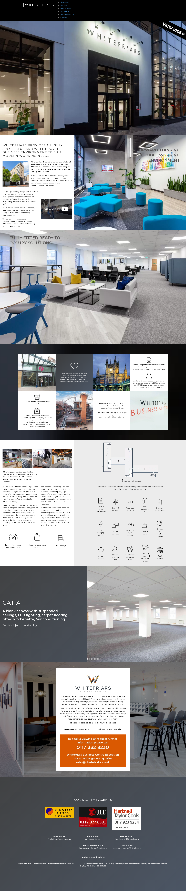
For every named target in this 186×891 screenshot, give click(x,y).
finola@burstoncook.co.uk (59, 839)
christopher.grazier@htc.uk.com (127, 848)
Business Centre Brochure (76, 729)
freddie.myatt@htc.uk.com (127, 839)
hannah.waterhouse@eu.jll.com (93, 848)
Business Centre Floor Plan (109, 729)
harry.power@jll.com (93, 839)
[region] (93, 78)
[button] (167, 31)
